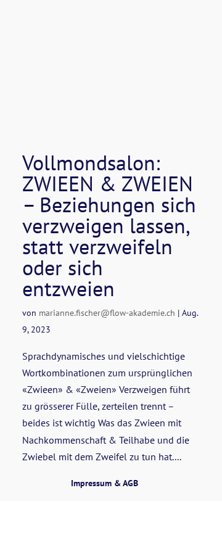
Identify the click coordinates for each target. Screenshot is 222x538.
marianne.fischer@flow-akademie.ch (107, 312)
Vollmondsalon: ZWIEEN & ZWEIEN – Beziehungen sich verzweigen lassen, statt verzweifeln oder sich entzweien (109, 225)
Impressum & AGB (104, 483)
